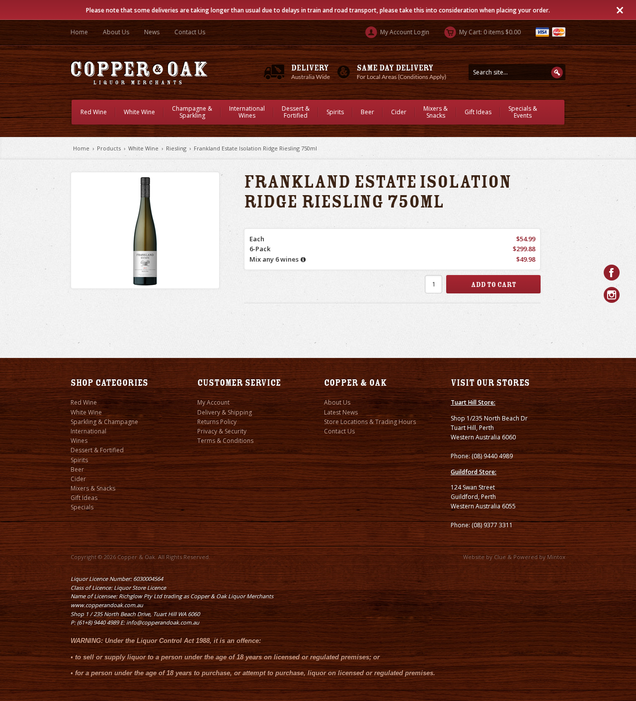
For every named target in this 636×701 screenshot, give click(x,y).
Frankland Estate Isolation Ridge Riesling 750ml (255, 148)
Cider (398, 112)
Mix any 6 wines (274, 259)
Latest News (341, 412)
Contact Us (189, 32)
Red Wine (93, 112)
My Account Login (404, 32)
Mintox (556, 557)
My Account (213, 402)
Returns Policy (217, 422)
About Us (116, 32)
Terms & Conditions (225, 440)
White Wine (139, 112)
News (151, 32)
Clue (500, 557)
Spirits (335, 112)
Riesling (176, 148)
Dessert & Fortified (296, 112)
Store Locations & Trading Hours (370, 422)
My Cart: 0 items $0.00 (489, 32)
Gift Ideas (478, 112)
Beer (367, 112)
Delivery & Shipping (224, 412)
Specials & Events (522, 112)
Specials (82, 507)
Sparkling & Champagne (104, 422)
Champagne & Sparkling (192, 112)
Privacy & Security (221, 431)
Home (79, 32)
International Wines (247, 112)
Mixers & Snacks (435, 112)
